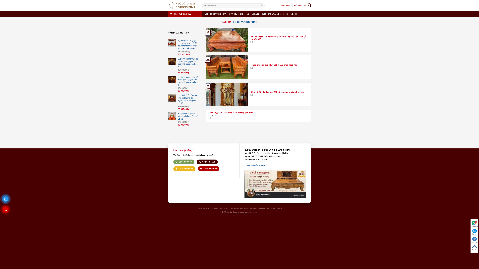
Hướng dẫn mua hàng (271, 14)
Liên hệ (294, 14)
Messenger (474, 242)
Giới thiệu (233, 14)
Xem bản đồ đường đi (256, 165)
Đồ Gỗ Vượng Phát (245, 22)
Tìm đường (474, 226)
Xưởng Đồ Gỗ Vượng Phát (215, 14)
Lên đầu (474, 250)
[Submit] (262, 5)
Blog (285, 14)
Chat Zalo (474, 234)
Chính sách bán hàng (249, 14)
